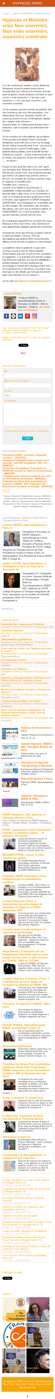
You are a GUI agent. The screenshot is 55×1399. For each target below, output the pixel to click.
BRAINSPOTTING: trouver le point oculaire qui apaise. (23, 856)
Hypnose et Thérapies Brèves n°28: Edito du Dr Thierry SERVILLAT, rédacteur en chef (26, 679)
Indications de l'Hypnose (14, 669)
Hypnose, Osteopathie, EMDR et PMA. (34, 797)
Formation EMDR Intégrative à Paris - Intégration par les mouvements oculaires (25, 879)
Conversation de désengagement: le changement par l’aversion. (24, 1156)
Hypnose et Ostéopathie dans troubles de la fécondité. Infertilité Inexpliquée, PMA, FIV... (25, 461)
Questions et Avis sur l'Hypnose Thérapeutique (24, 626)
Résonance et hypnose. (17, 1136)
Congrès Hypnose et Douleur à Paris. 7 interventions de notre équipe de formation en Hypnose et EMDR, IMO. (26, 981)
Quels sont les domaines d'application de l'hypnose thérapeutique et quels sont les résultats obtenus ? (23, 712)
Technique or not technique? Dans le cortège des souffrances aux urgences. (27, 1247)
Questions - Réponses (11, 501)
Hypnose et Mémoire (22, 330)
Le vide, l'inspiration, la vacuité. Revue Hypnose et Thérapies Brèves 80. (26, 1181)
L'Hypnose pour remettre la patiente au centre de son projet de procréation (26, 477)
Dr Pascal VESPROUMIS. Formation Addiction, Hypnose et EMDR (37, 1346)
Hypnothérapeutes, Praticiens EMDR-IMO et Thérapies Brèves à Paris (25, 519)
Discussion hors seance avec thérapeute (22, 624)
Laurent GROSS (12, 293)
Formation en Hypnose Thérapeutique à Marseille (36, 764)
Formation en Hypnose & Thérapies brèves (37, 504)
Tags (34, 1387)
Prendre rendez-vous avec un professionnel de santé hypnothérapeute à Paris (24, 755)
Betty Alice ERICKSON (19, 328)
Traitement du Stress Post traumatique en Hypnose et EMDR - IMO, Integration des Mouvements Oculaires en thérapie (24, 484)
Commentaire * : (11, 401)
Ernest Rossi (33, 1368)
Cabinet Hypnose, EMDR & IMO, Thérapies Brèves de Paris (37, 746)
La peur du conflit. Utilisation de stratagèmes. (25, 1231)
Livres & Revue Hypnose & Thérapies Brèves (34, 498)
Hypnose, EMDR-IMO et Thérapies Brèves (31, 13)
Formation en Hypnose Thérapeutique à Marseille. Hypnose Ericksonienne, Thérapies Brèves (37, 771)
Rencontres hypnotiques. (18, 1046)
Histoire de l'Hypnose (21, 506)
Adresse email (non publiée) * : (17, 381)
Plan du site (24, 1387)
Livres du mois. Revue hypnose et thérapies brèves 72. (24, 1256)
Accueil (5, 13)
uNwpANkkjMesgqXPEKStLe (16, 639)
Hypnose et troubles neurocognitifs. (20, 1215)
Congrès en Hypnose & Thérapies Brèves (18, 496)
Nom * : (7, 371)
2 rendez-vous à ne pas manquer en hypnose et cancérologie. (24, 931)
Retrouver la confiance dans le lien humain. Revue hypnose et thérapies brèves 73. (24, 1238)
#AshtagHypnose (36, 506)
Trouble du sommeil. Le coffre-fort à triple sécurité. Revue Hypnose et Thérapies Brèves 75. (27, 1223)
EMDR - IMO (36, 328)
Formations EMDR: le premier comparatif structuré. (23, 1199)
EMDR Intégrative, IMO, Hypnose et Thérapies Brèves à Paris (24, 816)
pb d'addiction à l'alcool (13, 660)
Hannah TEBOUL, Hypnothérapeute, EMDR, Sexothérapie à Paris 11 (24, 1026)
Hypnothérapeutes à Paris (36, 778)
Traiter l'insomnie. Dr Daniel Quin (23, 1097)
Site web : (8, 391)
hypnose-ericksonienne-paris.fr (34, 281)
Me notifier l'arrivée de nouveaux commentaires (28, 431)
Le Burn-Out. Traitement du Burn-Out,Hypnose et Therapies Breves (23, 1117)
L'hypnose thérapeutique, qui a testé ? (21, 701)
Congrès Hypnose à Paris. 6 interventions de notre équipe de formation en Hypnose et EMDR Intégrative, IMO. (22, 906)
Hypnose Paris (27, 3)
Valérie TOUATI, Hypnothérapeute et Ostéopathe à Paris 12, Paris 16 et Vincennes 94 (24, 566)
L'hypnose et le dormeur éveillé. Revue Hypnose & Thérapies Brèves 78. (27, 1190)
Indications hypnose (12, 630)
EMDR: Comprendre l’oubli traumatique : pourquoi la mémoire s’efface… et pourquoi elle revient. (27, 832)
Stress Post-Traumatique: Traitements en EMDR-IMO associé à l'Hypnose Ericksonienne (27, 469)
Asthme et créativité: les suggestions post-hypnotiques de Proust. (24, 1208)
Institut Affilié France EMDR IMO (13, 1343)
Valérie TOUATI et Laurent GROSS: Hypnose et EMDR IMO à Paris (37, 1320)
